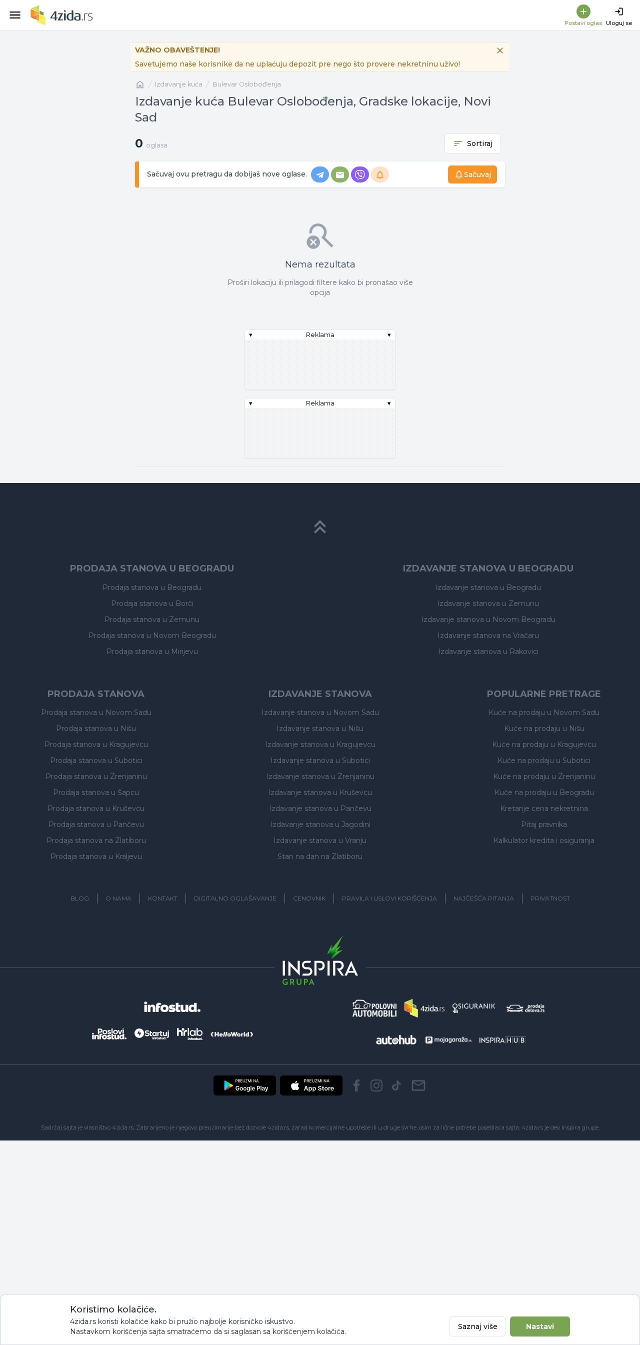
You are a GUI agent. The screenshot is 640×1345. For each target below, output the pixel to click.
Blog (79, 898)
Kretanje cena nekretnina (544, 808)
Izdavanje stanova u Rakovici (488, 651)
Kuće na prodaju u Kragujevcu (544, 744)
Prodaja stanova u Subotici (96, 760)
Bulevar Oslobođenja (246, 84)
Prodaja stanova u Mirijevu (152, 651)
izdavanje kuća (178, 84)
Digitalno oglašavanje (235, 898)
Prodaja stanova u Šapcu (96, 792)
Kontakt (163, 898)
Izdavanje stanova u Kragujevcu (320, 744)
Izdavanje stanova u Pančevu (320, 808)
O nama (119, 898)
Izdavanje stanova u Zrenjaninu (320, 776)
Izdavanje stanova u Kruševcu (320, 792)
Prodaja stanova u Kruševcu (96, 808)
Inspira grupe (580, 1127)
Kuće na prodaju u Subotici (544, 760)
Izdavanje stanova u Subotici (320, 760)
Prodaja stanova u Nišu (96, 728)
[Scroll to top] (320, 527)
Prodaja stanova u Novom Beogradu (152, 635)
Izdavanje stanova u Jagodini (320, 824)
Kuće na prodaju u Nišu (544, 728)
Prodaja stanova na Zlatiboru (96, 840)
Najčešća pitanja (484, 898)
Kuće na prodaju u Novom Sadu (544, 712)
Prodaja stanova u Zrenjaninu (96, 776)
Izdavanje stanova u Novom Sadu (320, 712)
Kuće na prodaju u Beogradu (544, 792)
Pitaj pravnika (544, 824)
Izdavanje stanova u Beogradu (488, 587)
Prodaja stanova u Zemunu (152, 619)
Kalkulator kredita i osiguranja (544, 840)
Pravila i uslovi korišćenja (389, 898)
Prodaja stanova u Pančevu (96, 824)
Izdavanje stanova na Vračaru (488, 635)
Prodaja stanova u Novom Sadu (96, 712)
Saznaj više (478, 1326)
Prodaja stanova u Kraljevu (96, 856)
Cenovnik (309, 898)
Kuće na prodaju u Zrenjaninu (544, 776)
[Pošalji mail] (418, 1086)
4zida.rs (532, 1127)
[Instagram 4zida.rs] (376, 1086)
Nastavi (540, 1326)
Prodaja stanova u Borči (152, 603)
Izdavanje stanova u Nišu (320, 728)
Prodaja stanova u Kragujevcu (96, 744)
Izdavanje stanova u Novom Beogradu (488, 619)
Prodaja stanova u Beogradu (152, 587)
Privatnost (550, 898)
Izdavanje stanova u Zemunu (488, 603)
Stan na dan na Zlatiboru (320, 856)
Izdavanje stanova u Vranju (320, 840)
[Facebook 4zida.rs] (356, 1086)
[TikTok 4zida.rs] (396, 1086)
